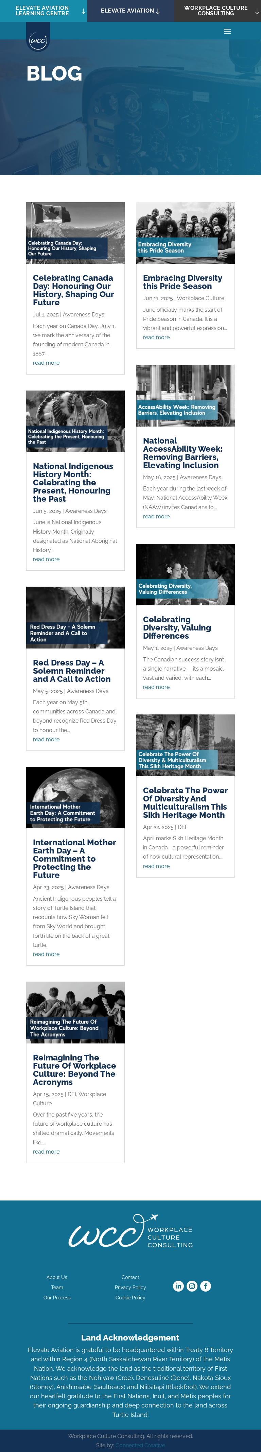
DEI (72, 1094)
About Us (57, 1277)
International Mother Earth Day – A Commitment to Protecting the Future (74, 858)
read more (46, 363)
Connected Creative (140, 1445)
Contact (130, 1277)
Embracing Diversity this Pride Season (182, 282)
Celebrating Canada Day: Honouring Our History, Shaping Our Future (73, 290)
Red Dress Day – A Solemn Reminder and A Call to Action (72, 671)
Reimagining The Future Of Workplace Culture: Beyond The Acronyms (74, 1070)
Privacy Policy (130, 1287)
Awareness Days (83, 314)
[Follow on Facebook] (205, 1286)
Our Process (57, 1297)
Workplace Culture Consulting (216, 11)
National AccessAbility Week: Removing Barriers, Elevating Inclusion (183, 453)
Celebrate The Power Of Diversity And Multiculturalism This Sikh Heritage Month (185, 802)
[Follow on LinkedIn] (178, 1286)
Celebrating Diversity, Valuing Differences (177, 628)
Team (57, 1287)
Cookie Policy (130, 1297)
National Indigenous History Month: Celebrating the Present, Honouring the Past (73, 482)
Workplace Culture (200, 298)
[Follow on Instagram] (192, 1286)
